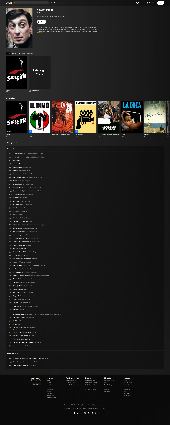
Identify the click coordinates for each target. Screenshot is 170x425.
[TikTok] (78, 413)
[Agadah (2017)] (155, 119)
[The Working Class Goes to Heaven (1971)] (108, 119)
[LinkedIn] (92, 413)
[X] (81, 413)
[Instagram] (74, 413)
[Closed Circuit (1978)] (85, 119)
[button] (41, 22)
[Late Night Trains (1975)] (39, 74)
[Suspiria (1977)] (16, 74)
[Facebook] (88, 413)
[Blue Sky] (85, 413)
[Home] (9, 3)
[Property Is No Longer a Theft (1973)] (62, 119)
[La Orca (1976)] (132, 119)
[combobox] (32, 2)
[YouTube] (96, 413)
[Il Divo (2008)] (39, 119)
